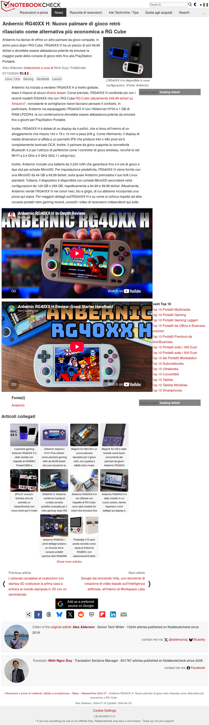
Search (184, 12)
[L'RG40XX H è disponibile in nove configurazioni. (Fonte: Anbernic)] (127, 57)
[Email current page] (124, 615)
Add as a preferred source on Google (80, 603)
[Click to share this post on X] (70, 614)
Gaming (28, 79)
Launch (57, 79)
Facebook (197, 667)
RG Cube (82, 98)
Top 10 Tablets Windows (169, 385)
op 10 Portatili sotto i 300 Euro (175, 347)
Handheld (43, 79)
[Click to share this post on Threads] (49, 615)
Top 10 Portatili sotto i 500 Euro (174, 352)
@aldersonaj (177, 639)
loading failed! (149, 92)
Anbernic (18, 405)
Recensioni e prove (34, 12)
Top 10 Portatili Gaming (169, 314)
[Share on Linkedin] (113, 614)
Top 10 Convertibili (165, 374)
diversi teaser (56, 92)
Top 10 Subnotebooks (168, 363)
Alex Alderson (84, 626)
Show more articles (69, 561)
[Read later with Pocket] (92, 614)
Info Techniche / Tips (124, 12)
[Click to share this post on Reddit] (81, 614)
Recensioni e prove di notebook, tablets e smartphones (37, 693)
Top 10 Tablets (162, 379)
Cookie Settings (104, 710)
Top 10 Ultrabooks (165, 368)
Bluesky (199, 639)
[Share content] (28, 614)
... (204, 12)
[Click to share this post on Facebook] (38, 615)
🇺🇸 (22, 73)
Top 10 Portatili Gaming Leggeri (175, 320)
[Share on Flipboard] (102, 614)
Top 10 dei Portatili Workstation (174, 358)
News (59, 12)
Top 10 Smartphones (167, 390)
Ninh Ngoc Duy (60, 660)
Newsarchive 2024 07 (94, 693)
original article (61, 626)
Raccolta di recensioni (86, 12)
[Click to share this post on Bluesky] (59, 615)
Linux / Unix (12, 79)
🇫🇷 (26, 73)
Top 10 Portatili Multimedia (171, 309)
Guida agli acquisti (158, 12)
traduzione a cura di (39, 67)
